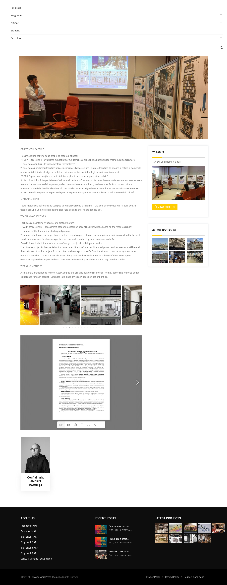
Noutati (15, 22)
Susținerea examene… (120, 526)
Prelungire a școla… (119, 539)
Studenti (15, 30)
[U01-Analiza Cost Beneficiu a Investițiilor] (177, 244)
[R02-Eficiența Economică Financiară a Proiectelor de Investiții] (195, 244)
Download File (166, 206)
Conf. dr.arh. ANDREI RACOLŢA (35, 481)
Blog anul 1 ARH (29, 536)
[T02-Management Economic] (177, 257)
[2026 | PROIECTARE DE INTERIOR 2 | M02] (175, 539)
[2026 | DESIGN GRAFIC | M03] (190, 539)
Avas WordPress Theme (46, 577)
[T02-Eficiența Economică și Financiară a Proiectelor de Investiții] (195, 257)
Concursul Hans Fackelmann (36, 558)
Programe (16, 15)
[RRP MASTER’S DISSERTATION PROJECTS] (204, 539)
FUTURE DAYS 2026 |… (120, 551)
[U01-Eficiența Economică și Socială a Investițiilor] (160, 244)
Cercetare (16, 38)
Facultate (16, 7)
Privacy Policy (153, 577)
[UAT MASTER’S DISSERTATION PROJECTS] (175, 528)
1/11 (61, 425)
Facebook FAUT (28, 525)
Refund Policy (172, 577)
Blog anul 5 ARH (29, 553)
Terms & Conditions (194, 577)
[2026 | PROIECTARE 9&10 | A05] (161, 539)
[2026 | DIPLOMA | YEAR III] (161, 528)
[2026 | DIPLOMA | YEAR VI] (190, 528)
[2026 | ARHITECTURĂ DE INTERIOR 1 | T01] (218, 528)
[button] (24, 305)
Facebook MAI (28, 531)
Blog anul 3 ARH (29, 547)
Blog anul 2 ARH (29, 542)
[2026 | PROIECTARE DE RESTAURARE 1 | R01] (204, 528)
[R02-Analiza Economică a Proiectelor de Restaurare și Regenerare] (160, 257)
